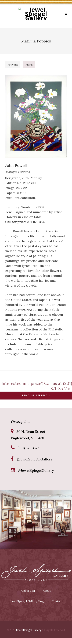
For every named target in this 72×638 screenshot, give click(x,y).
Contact (57, 601)
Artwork (13, 64)
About (47, 590)
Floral (29, 64)
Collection (28, 590)
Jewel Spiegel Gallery (28, 630)
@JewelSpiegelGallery (34, 459)
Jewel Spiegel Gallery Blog (26, 601)
